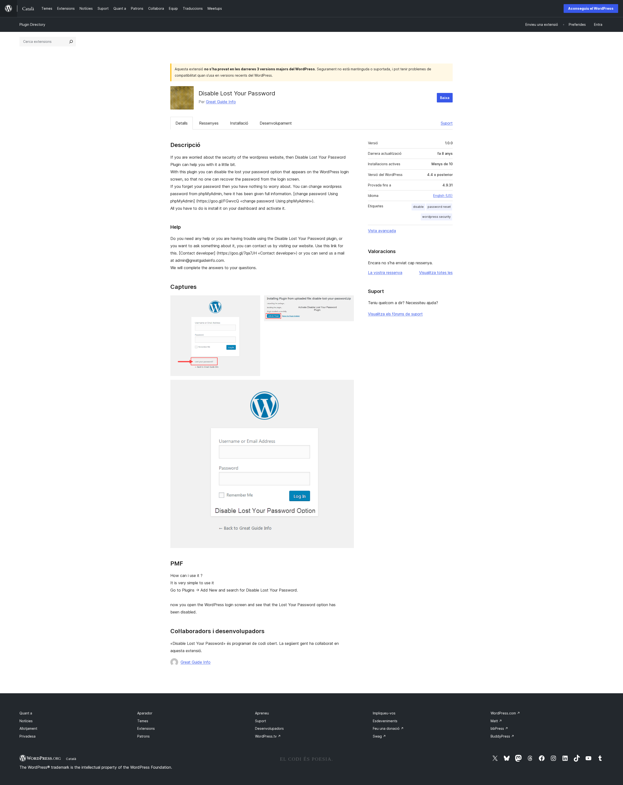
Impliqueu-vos (384, 713)
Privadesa (27, 736)
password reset (439, 207)
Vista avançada (382, 230)
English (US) (443, 195)
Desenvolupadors (269, 728)
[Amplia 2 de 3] (347, 302)
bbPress (499, 728)
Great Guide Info (221, 101)
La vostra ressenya (385, 272)
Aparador (144, 713)
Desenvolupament (276, 123)
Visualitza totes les (436, 272)
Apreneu (262, 713)
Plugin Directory (32, 24)
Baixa (444, 98)
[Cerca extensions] (71, 41)
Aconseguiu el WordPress (591, 8)
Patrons (143, 736)
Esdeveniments (385, 721)
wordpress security (436, 217)
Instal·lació (239, 123)
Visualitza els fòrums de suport (395, 313)
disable (418, 207)
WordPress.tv (268, 736)
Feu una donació (388, 728)
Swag (379, 736)
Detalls (181, 123)
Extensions (146, 728)
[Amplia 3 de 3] (347, 386)
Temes (142, 721)
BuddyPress (502, 736)
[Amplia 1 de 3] (253, 302)
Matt (496, 721)
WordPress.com (505, 713)
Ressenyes (209, 123)
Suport (447, 123)
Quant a (25, 713)
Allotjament (28, 728)
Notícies (26, 721)
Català (71, 759)
